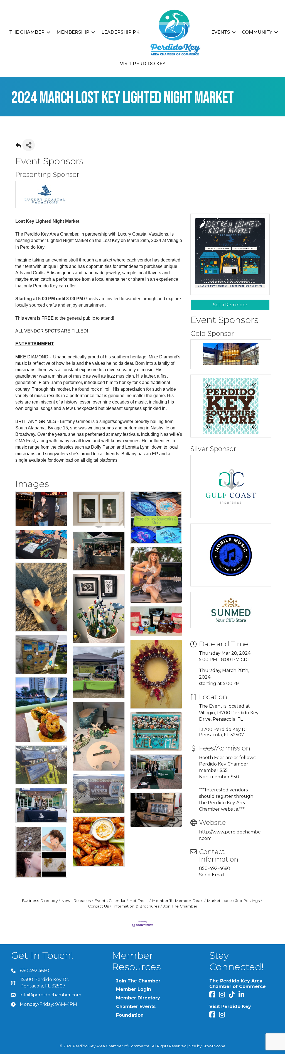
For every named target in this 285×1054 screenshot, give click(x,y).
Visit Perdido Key (142, 63)
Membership (72, 32)
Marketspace (219, 900)
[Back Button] (18, 146)
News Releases (76, 900)
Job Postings (247, 900)
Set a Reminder (230, 304)
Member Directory (138, 998)
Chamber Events (136, 1006)
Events (220, 32)
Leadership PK (120, 32)
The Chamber (27, 32)
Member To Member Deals (177, 900)
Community (257, 32)
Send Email (211, 874)
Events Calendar (110, 900)
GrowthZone (213, 1046)
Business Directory (40, 900)
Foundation (130, 1015)
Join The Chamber (180, 906)
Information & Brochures (135, 906)
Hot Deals (138, 900)
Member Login (133, 989)
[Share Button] (28, 145)
